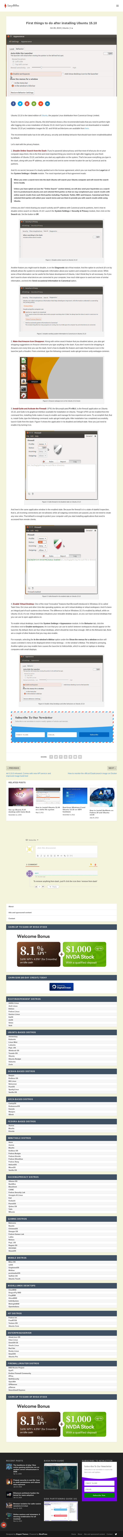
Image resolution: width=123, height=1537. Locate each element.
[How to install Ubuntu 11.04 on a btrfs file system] (48, 796)
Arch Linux (13, 1006)
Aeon (11, 1142)
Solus (11, 1023)
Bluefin (11, 1128)
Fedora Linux (14, 1011)
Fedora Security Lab (17, 1192)
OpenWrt (12, 1382)
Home (73, 1534)
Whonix (12, 1212)
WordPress (43, 1534)
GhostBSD (13, 1298)
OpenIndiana (14, 1307)
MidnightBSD (14, 1304)
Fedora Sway (14, 1162)
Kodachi (12, 1201)
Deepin (11, 1075)
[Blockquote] (58, 855)
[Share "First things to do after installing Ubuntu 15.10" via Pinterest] (60, 756)
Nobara (11, 1240)
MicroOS (12, 1167)
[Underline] (44, 855)
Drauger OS (13, 1231)
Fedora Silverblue (16, 1159)
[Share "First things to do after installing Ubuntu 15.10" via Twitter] (56, 756)
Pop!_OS (12, 1048)
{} (68, 855)
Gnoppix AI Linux (16, 1195)
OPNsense (13, 1384)
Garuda (12, 1109)
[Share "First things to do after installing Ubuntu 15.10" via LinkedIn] (65, 756)
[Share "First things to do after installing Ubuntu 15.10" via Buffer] (70, 756)
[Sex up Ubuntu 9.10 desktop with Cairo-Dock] (21, 797)
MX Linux (12, 1081)
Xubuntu (12, 1062)
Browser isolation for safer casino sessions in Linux (27, 1505)
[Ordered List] (51, 855)
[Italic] (41, 855)
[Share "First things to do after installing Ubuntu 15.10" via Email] (75, 756)
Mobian (12, 1270)
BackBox (12, 1184)
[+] (71, 855)
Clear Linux (13, 1340)
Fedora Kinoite (15, 1156)
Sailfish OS (13, 1276)
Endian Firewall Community (20, 1373)
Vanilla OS (13, 1092)
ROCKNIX (12, 1248)
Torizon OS (13, 1323)
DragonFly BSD (15, 1293)
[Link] (64, 855)
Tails (10, 1209)
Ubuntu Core (14, 1326)
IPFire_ (11, 1376)
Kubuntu (12, 1039)
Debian (11, 1009)
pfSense (12, 1387)
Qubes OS (13, 1206)
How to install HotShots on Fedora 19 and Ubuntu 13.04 (101, 812)
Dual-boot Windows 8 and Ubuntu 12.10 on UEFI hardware (74, 809)
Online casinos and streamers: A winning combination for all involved (26, 1516)
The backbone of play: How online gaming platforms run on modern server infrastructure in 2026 (26, 1468)
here (87, 128)
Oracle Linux (14, 1345)
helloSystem (14, 1301)
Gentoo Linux (14, 1014)
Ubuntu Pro (13, 1357)
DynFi (11, 1370)
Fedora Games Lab (16, 1234)
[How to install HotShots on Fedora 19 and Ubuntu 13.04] (102, 797)
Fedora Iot (13, 1318)
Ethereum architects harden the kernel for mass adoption (26, 1494)
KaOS (11, 1017)
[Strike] (48, 855)
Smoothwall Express (17, 1390)
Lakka (11, 1237)
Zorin (11, 1064)
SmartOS (12, 1354)
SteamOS (12, 1251)
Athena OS (13, 1181)
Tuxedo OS (13, 1053)
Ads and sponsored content (20, 912)
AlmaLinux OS (14, 1337)
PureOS (12, 1087)
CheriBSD (12, 1290)
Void (10, 1025)
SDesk (11, 1114)
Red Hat (12, 1348)
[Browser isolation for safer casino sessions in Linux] (9, 1505)
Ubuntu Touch (14, 1279)
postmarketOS (14, 1273)
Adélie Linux (14, 1003)
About (11, 906)
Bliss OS (12, 1262)
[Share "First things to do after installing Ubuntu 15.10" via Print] (80, 756)
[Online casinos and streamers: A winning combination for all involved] (9, 1516)
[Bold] (38, 855)
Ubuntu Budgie (15, 1059)
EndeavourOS (14, 1106)
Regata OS (13, 1245)
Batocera (12, 1223)
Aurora (11, 1125)
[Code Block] (61, 855)
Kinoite (11, 1131)
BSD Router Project (16, 1368)
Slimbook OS (14, 1050)
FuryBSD (12, 1295)
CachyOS (12, 1103)
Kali (10, 1198)
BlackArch (13, 1187)
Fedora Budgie (15, 1153)
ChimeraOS (13, 1229)
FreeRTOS (13, 1320)
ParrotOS (12, 1204)
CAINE (11, 1190)
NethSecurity (14, 1379)
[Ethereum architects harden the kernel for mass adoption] (9, 1495)
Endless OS (13, 1078)
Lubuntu (12, 1045)
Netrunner (13, 1084)
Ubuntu (65, 28)
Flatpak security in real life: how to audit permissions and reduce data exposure (26, 1482)
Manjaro (12, 1112)
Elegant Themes (22, 1534)
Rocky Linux (14, 1351)
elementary (13, 1036)
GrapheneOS (14, 1268)
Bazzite (11, 1226)
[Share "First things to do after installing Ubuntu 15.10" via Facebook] (51, 756)
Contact (12, 918)
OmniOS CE (13, 1343)
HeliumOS (13, 1165)
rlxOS (11, 1020)
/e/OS (11, 1265)
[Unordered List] (54, 855)
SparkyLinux (14, 1089)
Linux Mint (13, 1042)
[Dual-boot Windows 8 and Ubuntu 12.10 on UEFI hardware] (75, 796)
